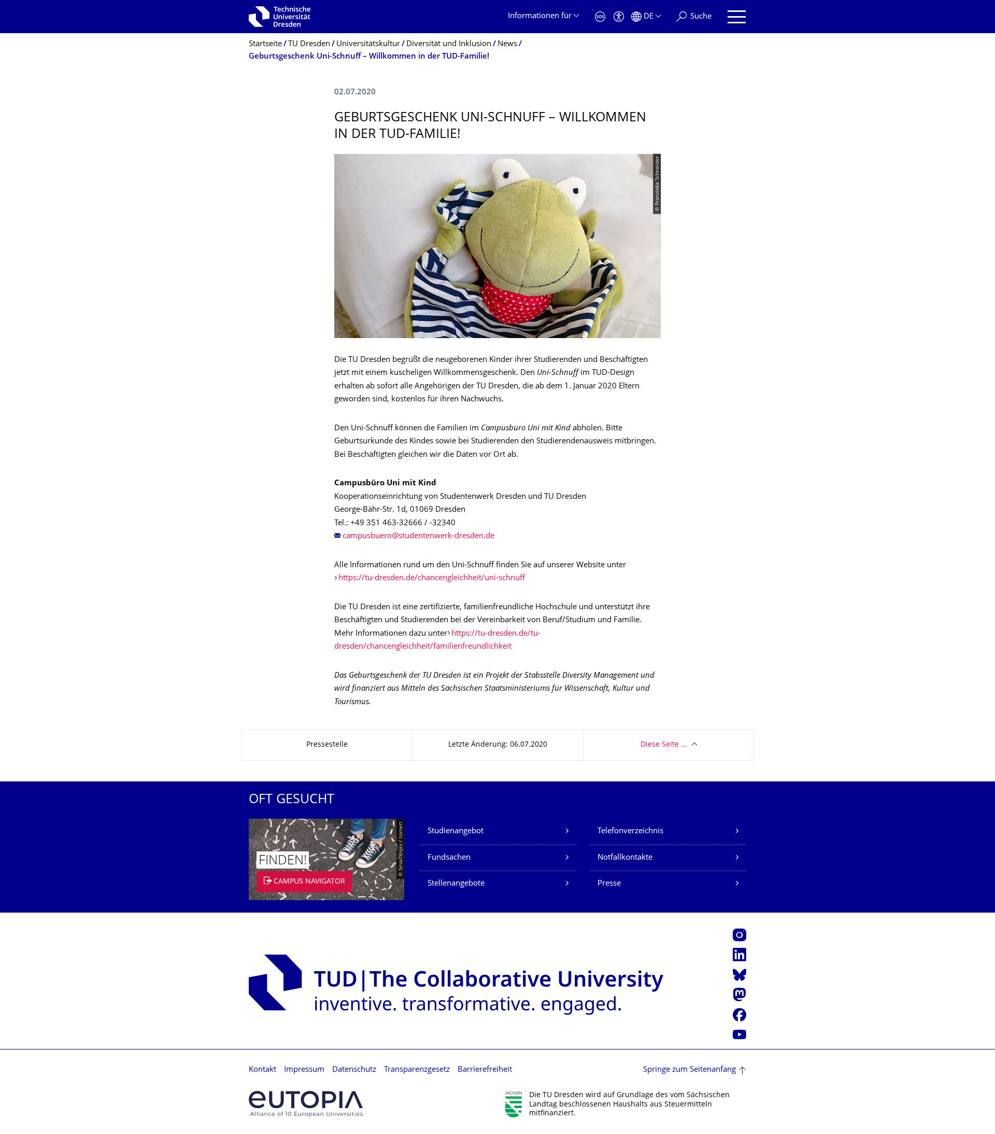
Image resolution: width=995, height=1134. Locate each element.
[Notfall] (600, 17)
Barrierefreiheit (485, 1070)
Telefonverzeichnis (630, 831)
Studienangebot (456, 831)
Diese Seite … (664, 744)
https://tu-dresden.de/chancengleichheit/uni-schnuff (431, 578)
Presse (609, 884)
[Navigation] (736, 16)
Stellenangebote (456, 884)
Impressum (304, 1070)
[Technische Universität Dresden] (279, 16)
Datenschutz (354, 1070)
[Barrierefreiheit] (618, 17)
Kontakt (262, 1070)
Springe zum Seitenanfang (689, 1070)
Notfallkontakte (625, 858)
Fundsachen (449, 858)
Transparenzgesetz (417, 1070)
